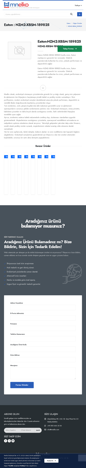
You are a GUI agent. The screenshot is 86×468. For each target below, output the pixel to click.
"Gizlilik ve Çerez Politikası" (17, 466)
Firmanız (13, 324)
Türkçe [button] (78, 5)
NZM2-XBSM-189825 (75, 26)
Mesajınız (13, 365)
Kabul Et (50, 461)
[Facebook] (5, 440)
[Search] (71, 14)
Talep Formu (68, 48)
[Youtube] (13, 440)
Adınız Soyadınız (16, 303)
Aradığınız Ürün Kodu (18, 345)
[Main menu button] (79, 14)
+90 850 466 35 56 (54, 426)
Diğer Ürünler (77, 23)
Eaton (68, 23)
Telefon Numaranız (17, 334)
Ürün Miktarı (15, 355)
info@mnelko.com (53, 429)
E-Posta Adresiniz (17, 313)
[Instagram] (9, 440)
